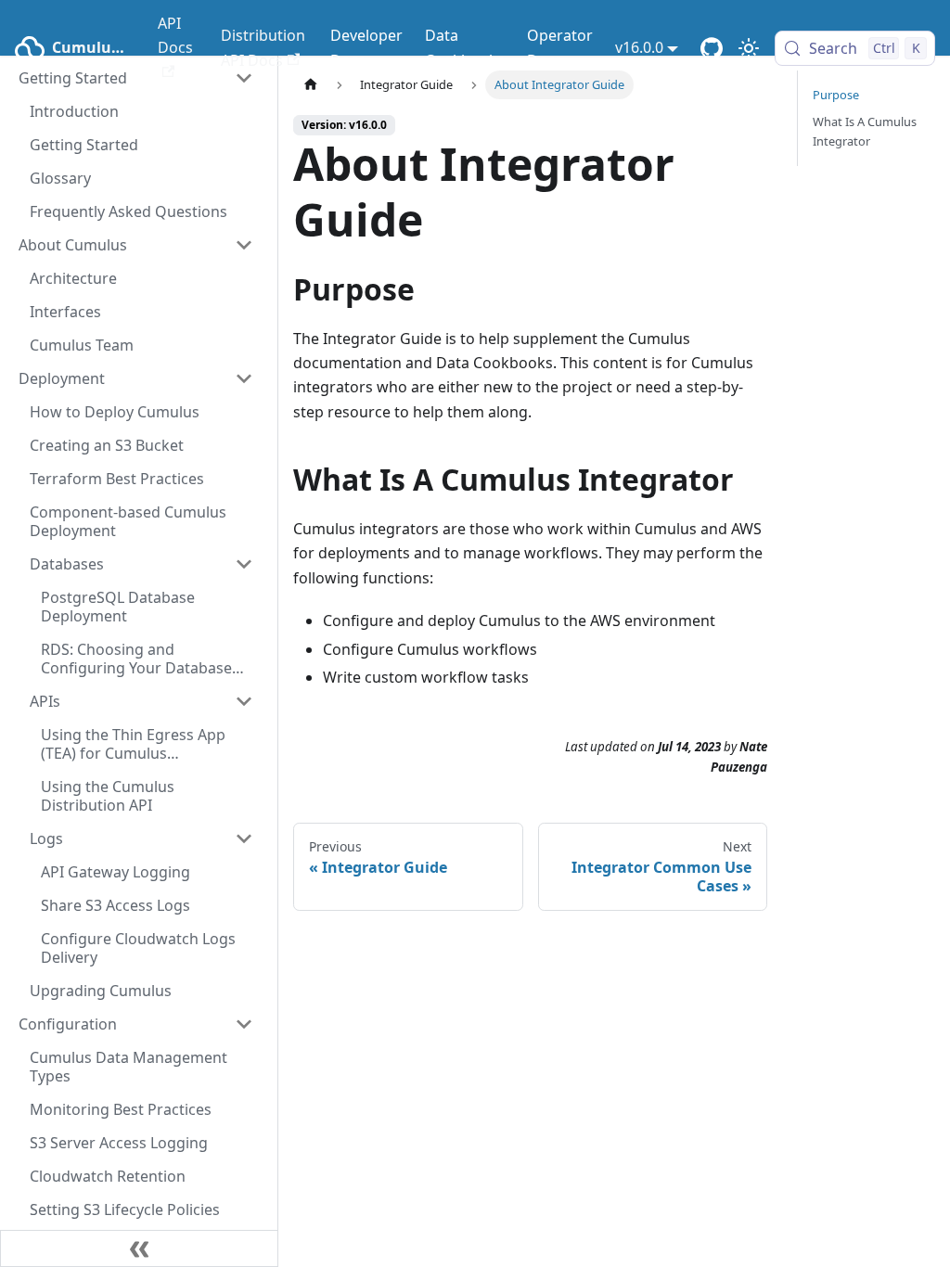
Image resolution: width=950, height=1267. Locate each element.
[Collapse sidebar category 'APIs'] (244, 701)
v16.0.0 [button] (639, 47)
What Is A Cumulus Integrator (865, 131)
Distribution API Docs (263, 47)
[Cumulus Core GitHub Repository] (711, 48)
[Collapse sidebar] (139, 1248)
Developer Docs (366, 47)
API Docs (175, 35)
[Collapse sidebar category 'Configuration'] (244, 1024)
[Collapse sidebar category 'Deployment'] (244, 378)
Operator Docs (560, 47)
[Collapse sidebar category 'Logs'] (244, 838)
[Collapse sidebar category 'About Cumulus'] (244, 245)
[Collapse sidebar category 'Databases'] (244, 564)
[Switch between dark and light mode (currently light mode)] (749, 48)
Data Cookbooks (465, 47)
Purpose (836, 94)
